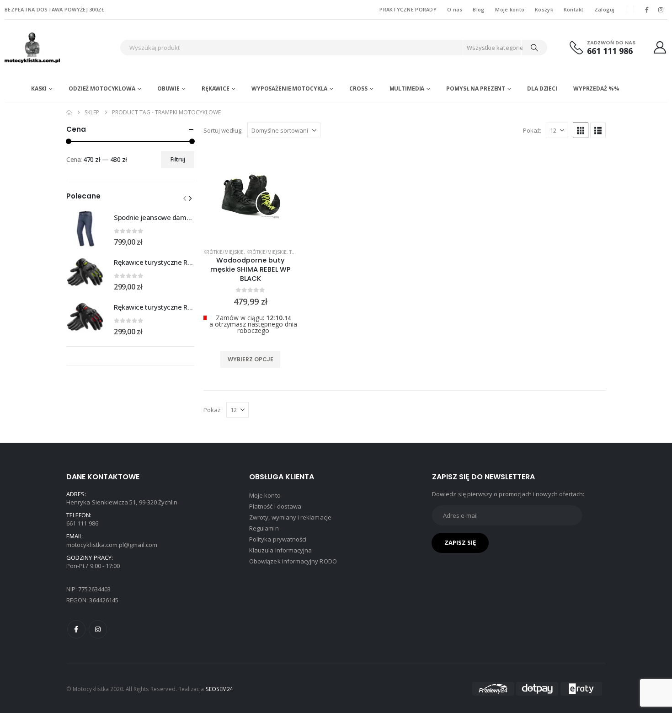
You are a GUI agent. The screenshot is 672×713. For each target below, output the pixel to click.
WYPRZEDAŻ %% (596, 88)
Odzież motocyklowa (102, 88)
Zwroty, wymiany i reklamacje (290, 517)
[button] (580, 130)
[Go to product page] (85, 228)
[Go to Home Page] (69, 112)
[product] (250, 194)
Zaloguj (604, 9)
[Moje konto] (660, 47)
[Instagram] (661, 10)
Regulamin (264, 528)
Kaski (39, 88)
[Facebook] (647, 10)
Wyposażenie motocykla (289, 88)
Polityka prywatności (277, 539)
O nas (454, 9)
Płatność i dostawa (275, 506)
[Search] (534, 47)
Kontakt (574, 9)
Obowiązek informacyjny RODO (293, 561)
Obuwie (168, 88)
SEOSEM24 (220, 688)
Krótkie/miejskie (223, 252)
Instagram (98, 629)
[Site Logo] (60, 47)
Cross (358, 88)
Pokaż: (532, 130)
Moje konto (509, 9)
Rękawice (215, 88)
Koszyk (544, 9)
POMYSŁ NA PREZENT (475, 88)
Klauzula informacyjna (280, 550)
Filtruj (178, 159)
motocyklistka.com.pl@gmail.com (111, 545)
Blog (479, 9)
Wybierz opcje (250, 359)
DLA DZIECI (542, 88)
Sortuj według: (223, 130)
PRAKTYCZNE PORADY (408, 9)
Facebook (76, 629)
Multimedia (407, 88)
